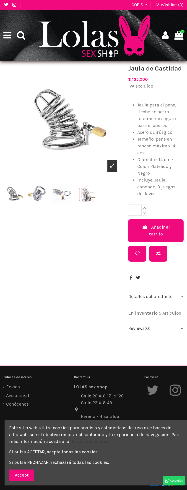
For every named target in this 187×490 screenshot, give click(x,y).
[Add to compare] (158, 254)
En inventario (143, 313)
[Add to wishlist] (137, 254)
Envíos (13, 386)
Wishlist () (172, 4)
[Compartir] (131, 277)
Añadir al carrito (159, 231)
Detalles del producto (150, 296)
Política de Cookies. (90, 441)
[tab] (156, 296)
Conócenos (17, 404)
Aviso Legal (17, 395)
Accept (22, 475)
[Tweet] (138, 277)
